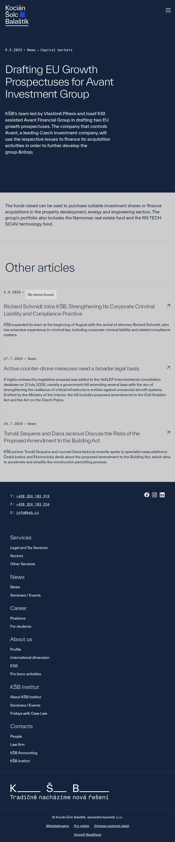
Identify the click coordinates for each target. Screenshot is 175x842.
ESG (14, 666)
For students (20, 626)
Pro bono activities (25, 674)
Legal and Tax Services (29, 548)
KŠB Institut (20, 761)
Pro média (81, 826)
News (15, 587)
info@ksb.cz (27, 513)
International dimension (30, 657)
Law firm (17, 744)
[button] (167, 10)
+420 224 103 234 (33, 504)
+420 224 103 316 (33, 496)
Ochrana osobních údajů (111, 826)
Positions (17, 618)
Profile (15, 649)
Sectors (16, 556)
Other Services (22, 564)
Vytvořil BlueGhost (87, 834)
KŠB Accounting (23, 753)
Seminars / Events (25, 595)
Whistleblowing (57, 826)
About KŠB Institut (25, 697)
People (16, 736)
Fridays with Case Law (28, 713)
